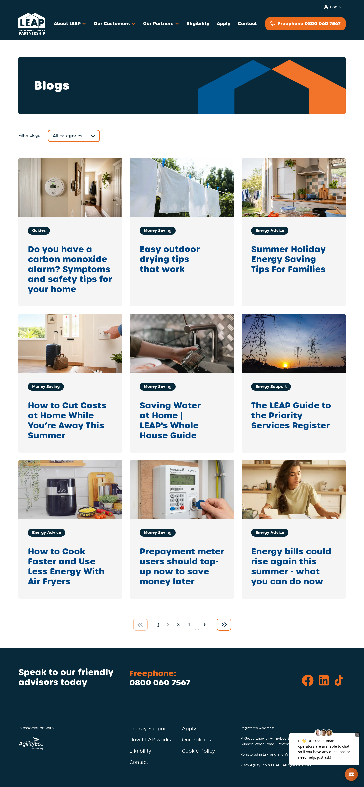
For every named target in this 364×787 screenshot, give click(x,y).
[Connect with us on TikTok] (340, 680)
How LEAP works (150, 740)
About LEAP (68, 23)
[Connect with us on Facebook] (308, 681)
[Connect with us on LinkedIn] (324, 681)
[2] (224, 625)
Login (335, 7)
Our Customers (112, 23)
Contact (247, 23)
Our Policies (196, 740)
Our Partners (159, 23)
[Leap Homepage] (31, 24)
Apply (223, 23)
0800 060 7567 (159, 683)
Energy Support (148, 729)
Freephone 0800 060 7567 (309, 23)
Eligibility (198, 23)
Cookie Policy (198, 751)
